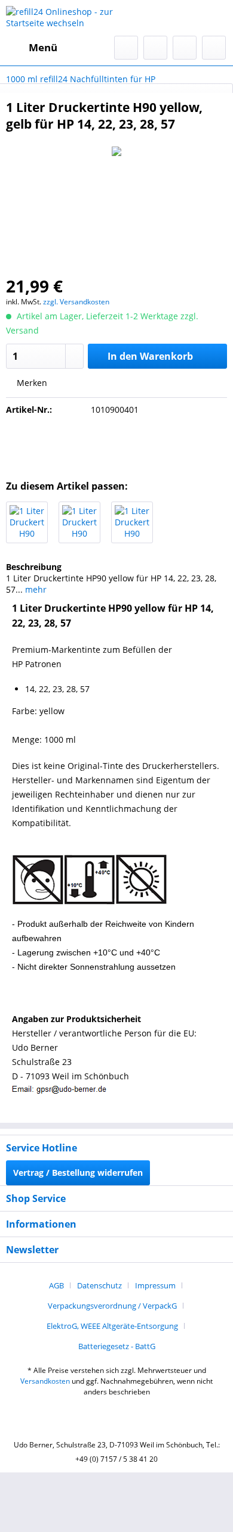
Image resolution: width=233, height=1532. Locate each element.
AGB (56, 1285)
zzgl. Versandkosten (76, 302)
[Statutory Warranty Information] (116, 444)
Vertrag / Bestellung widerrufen (78, 1172)
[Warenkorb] (214, 48)
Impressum (155, 1285)
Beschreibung (34, 566)
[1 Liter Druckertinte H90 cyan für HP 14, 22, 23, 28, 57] (79, 522)
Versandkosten (45, 1381)
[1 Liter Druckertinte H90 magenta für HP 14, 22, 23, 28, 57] (132, 522)
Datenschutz (99, 1285)
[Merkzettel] (155, 48)
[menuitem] (31, 48)
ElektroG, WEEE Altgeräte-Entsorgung (112, 1326)
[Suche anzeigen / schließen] (126, 48)
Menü (43, 47)
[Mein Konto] (185, 48)
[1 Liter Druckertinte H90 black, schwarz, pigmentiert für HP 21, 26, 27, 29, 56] (27, 522)
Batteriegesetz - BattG (116, 1346)
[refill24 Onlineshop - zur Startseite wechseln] (61, 18)
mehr (35, 589)
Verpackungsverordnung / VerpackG (112, 1305)
